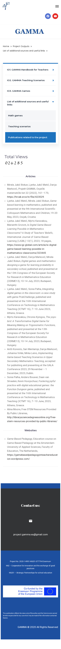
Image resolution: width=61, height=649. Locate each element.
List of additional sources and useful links (28, 103)
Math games (15, 115)
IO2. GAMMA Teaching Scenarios (26, 80)
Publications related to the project (27, 137)
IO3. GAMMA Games (18, 90)
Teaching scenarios (19, 126)
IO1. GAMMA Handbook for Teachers (27, 69)
